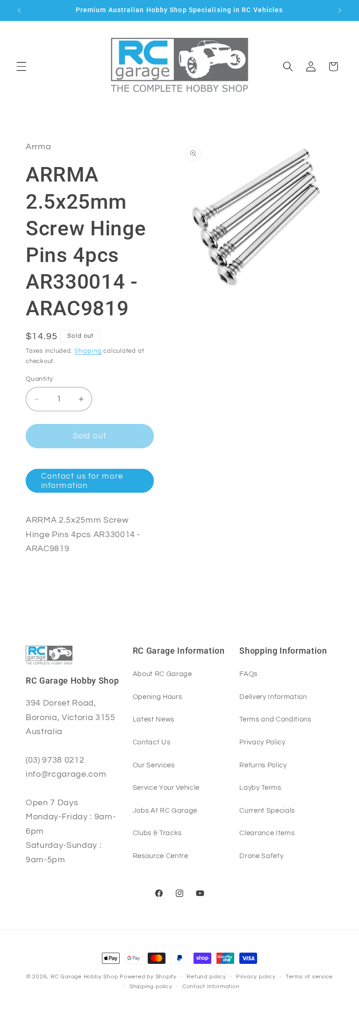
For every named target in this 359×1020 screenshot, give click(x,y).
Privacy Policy (262, 742)
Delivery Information (273, 696)
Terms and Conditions (275, 719)
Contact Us (152, 742)
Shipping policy (150, 987)
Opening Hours (157, 696)
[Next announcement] (340, 10)
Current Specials (267, 810)
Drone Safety (261, 856)
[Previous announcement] (19, 10)
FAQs (248, 674)
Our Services (154, 765)
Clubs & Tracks (157, 833)
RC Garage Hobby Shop (84, 977)
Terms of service (309, 977)
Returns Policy (263, 765)
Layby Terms (260, 787)
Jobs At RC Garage (165, 810)
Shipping (87, 351)
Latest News (153, 719)
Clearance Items (266, 833)
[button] (21, 66)
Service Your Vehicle (166, 787)
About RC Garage (162, 674)
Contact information (211, 987)
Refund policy (206, 977)
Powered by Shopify (148, 977)
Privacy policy (256, 977)
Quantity (39, 378)
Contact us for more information (82, 480)
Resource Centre (160, 856)
